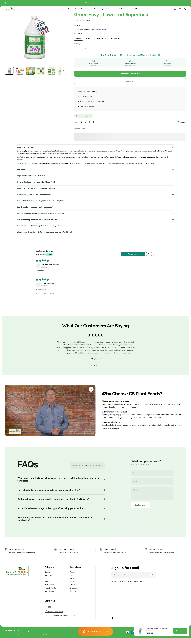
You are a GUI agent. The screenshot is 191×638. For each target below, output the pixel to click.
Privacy (72, 582)
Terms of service (24, 634)
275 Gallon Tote (115, 38)
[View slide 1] (92, 365)
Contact (73, 591)
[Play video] (50, 410)
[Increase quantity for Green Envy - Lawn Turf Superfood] (86, 48)
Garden (47, 572)
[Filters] (148, 254)
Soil (46, 578)
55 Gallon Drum (101, 38)
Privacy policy (8, 634)
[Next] (120, 3)
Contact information (34, 634)
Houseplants (49, 585)
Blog (71, 575)
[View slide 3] (97, 365)
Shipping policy (43, 634)
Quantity (77, 44)
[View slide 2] (94, 365)
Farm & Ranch (50, 591)
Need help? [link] (183, 122)
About (72, 572)
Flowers (47, 582)
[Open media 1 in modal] (35, 38)
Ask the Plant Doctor (98, 631)
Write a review (133, 254)
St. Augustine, (135, 157)
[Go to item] (9, 71)
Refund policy (15, 634)
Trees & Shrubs (50, 588)
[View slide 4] (99, 365)
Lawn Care (48, 575)
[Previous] (71, 3)
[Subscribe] (152, 575)
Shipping (73, 588)
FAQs (85, 465)
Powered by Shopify (23, 631)
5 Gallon (88, 38)
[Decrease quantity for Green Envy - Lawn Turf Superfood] (76, 48)
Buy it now (130, 81)
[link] (60, 615)
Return (72, 585)
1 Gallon (78, 38)
